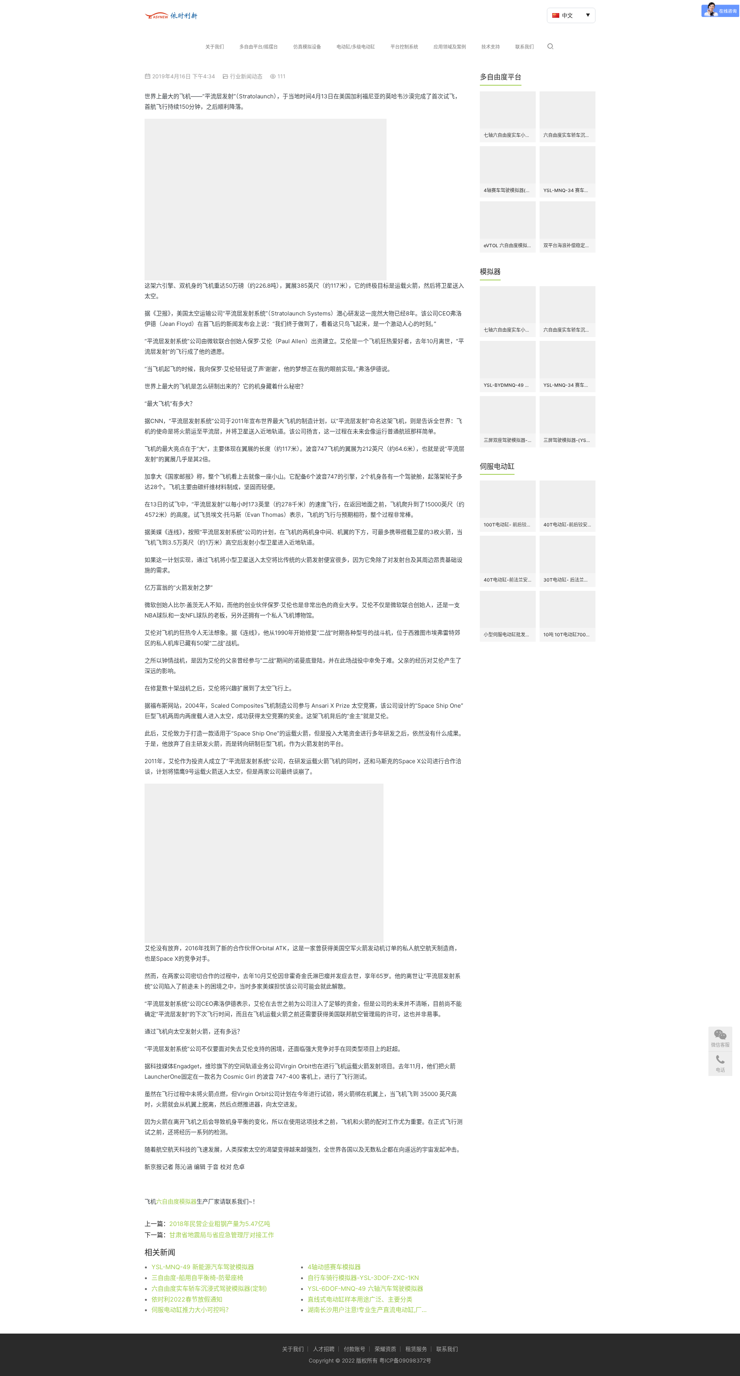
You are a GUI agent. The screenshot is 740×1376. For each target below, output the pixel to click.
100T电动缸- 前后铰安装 (508, 525)
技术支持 (490, 47)
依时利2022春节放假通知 (186, 1299)
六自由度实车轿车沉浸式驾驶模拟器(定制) (209, 1288)
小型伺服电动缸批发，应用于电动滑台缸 (508, 634)
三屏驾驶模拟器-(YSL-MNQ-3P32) (567, 440)
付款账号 (354, 1349)
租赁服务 (416, 1349)
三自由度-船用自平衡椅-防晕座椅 (197, 1278)
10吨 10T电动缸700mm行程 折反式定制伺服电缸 (567, 634)
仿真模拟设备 (307, 47)
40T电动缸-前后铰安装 (567, 525)
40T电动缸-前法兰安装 (508, 580)
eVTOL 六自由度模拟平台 (508, 245)
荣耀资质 (385, 1349)
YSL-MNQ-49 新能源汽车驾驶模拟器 (202, 1267)
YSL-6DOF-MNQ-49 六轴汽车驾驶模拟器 (365, 1288)
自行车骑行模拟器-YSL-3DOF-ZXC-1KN (363, 1278)
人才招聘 (324, 1349)
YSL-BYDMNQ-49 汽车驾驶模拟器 (508, 385)
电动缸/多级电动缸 (355, 47)
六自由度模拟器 (176, 1201)
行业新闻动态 (246, 76)
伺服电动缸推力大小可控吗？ (191, 1310)
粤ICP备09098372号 (405, 1360)
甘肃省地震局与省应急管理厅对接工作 (221, 1235)
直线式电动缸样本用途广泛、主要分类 (360, 1299)
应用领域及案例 (450, 47)
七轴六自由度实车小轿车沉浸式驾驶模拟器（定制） (508, 135)
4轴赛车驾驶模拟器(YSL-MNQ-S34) (508, 190)
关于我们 (214, 47)
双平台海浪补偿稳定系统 (567, 245)
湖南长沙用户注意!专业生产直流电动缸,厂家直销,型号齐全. (370, 1310)
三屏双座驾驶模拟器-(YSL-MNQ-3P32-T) (508, 440)
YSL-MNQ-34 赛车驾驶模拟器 (567, 190)
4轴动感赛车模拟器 (334, 1267)
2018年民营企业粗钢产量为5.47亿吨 (219, 1224)
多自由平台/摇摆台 (258, 47)
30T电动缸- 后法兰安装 (567, 580)
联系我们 (524, 47)
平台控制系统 (404, 47)
